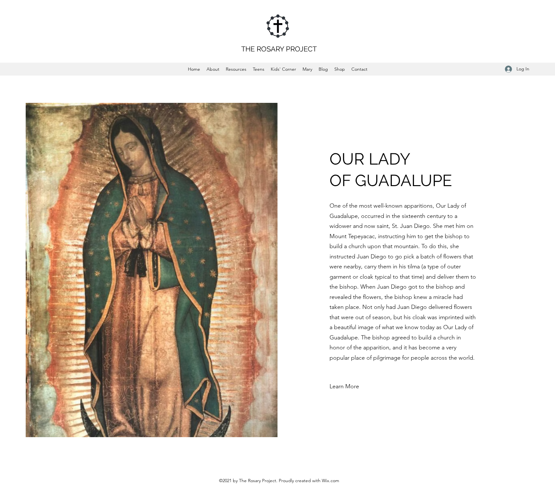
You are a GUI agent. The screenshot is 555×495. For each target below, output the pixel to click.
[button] (344, 386)
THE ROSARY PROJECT (279, 49)
